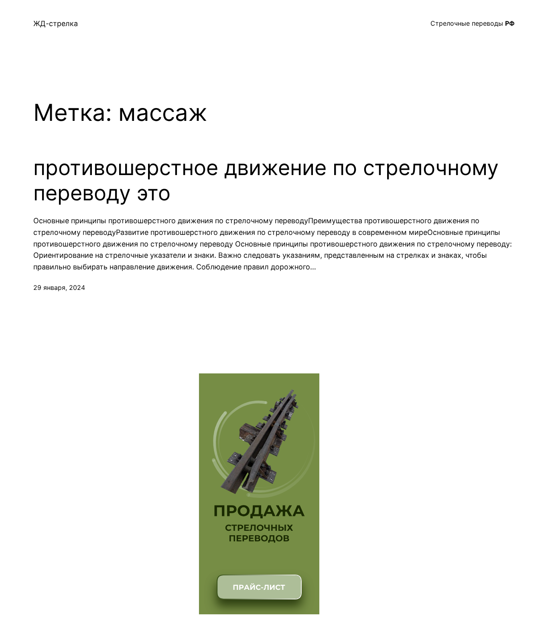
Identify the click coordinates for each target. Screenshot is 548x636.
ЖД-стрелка (55, 23)
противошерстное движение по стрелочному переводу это (266, 180)
